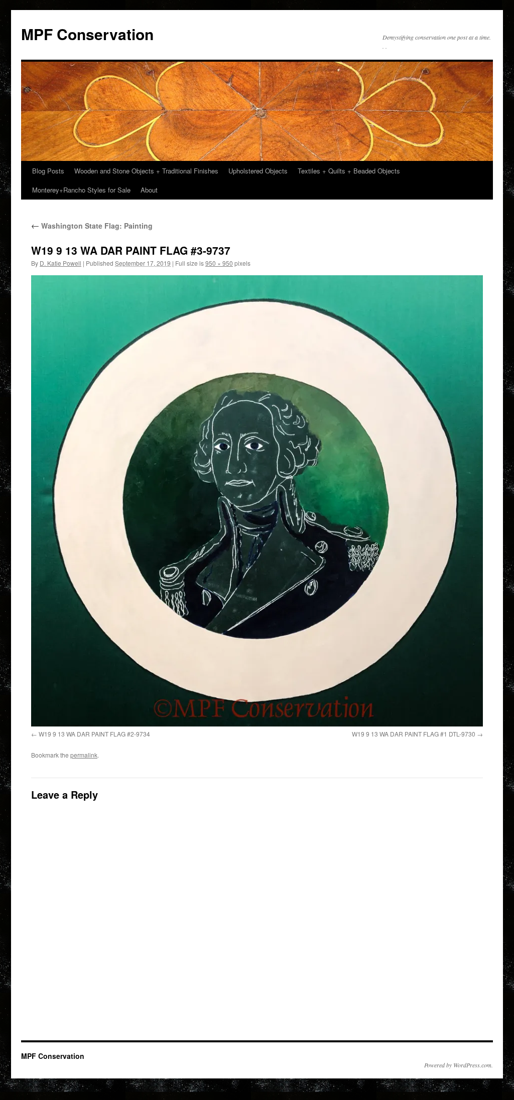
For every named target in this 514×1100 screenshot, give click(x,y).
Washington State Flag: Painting (92, 226)
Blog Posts (48, 170)
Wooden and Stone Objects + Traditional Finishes (146, 170)
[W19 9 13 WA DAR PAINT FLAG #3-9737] (257, 500)
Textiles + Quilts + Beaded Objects (349, 170)
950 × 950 (219, 263)
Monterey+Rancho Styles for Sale (81, 190)
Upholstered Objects (258, 170)
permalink (83, 755)
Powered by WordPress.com (457, 1065)
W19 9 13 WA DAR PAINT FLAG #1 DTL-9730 (413, 733)
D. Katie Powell (60, 263)
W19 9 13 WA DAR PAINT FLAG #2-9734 (94, 733)
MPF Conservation (87, 34)
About (149, 190)
